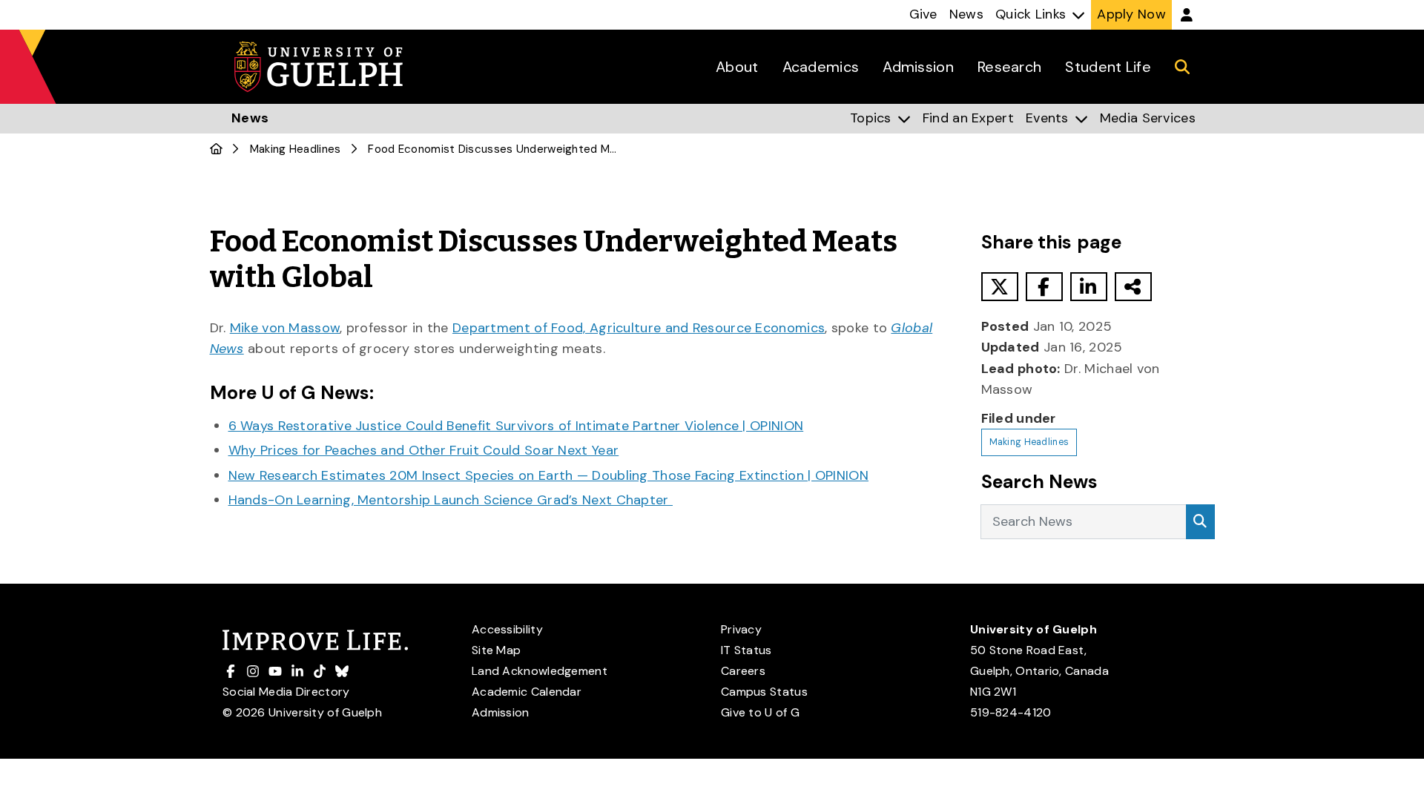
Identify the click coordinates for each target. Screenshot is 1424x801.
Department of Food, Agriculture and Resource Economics (638, 328)
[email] (1133, 286)
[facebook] (1044, 286)
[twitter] (999, 286)
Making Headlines (295, 149)
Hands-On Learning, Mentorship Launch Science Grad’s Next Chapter (450, 500)
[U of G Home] (216, 149)
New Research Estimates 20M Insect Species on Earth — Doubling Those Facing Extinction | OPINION (548, 475)
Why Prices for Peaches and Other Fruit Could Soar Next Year (423, 450)
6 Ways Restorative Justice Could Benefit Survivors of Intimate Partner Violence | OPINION (516, 426)
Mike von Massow (285, 328)
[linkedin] (1088, 286)
